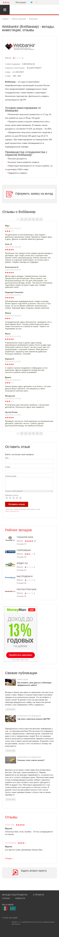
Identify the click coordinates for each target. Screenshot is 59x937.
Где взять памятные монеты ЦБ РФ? (33, 719)
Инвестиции (22, 679)
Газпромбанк (10, 843)
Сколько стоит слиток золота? (30, 760)
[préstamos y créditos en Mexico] (5, 908)
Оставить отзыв (17, 504)
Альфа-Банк (9, 825)
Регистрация (21, 2)
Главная (5, 19)
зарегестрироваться (12, 511)
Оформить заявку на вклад (34, 193)
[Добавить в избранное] (36, 2)
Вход (7, 2)
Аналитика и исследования (29, 716)
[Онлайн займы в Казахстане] (13, 908)
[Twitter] (31, 2)
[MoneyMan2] (20, 634)
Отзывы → (9, 858)
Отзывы (11, 817)
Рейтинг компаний (19, 19)
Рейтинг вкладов (18, 530)
